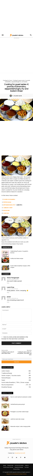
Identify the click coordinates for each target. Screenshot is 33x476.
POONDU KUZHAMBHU (9, 199)
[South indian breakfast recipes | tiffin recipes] (5, 267)
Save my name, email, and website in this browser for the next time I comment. (15, 338)
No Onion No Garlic (19, 465)
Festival (27, 465)
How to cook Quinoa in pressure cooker (20, 397)
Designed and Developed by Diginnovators (17, 474)
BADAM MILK (6, 210)
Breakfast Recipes (19, 467)
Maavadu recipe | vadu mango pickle (20, 426)
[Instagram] (12, 457)
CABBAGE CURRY (8, 207)
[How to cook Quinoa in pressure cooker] (5, 399)
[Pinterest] (20, 457)
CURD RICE (6, 213)
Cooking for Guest (7, 80)
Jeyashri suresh (18, 95)
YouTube (26, 467)
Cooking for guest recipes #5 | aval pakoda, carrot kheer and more (24, 353)
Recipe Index (10, 465)
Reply (8, 283)
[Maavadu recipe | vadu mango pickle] (5, 428)
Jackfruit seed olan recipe (17, 419)
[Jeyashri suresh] (11, 96)
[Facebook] (8, 457)
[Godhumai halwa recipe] (5, 260)
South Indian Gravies (8, 467)
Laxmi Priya (10, 287)
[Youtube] (24, 457)
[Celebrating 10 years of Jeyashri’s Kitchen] (5, 254)
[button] (2, 35)
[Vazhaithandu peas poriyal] (5, 406)
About (4, 465)
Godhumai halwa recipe (16, 258)
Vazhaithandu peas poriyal (17, 404)
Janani (9, 296)
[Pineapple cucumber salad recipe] (5, 413)
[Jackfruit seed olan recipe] (5, 421)
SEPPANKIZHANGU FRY (9, 205)
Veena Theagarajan (13, 277)
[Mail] (16, 457)
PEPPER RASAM (7, 202)
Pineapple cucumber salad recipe (19, 411)
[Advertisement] (16, 16)
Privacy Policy (16, 469)
